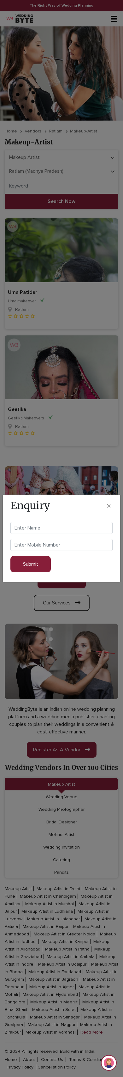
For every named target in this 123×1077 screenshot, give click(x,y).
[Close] (109, 506)
